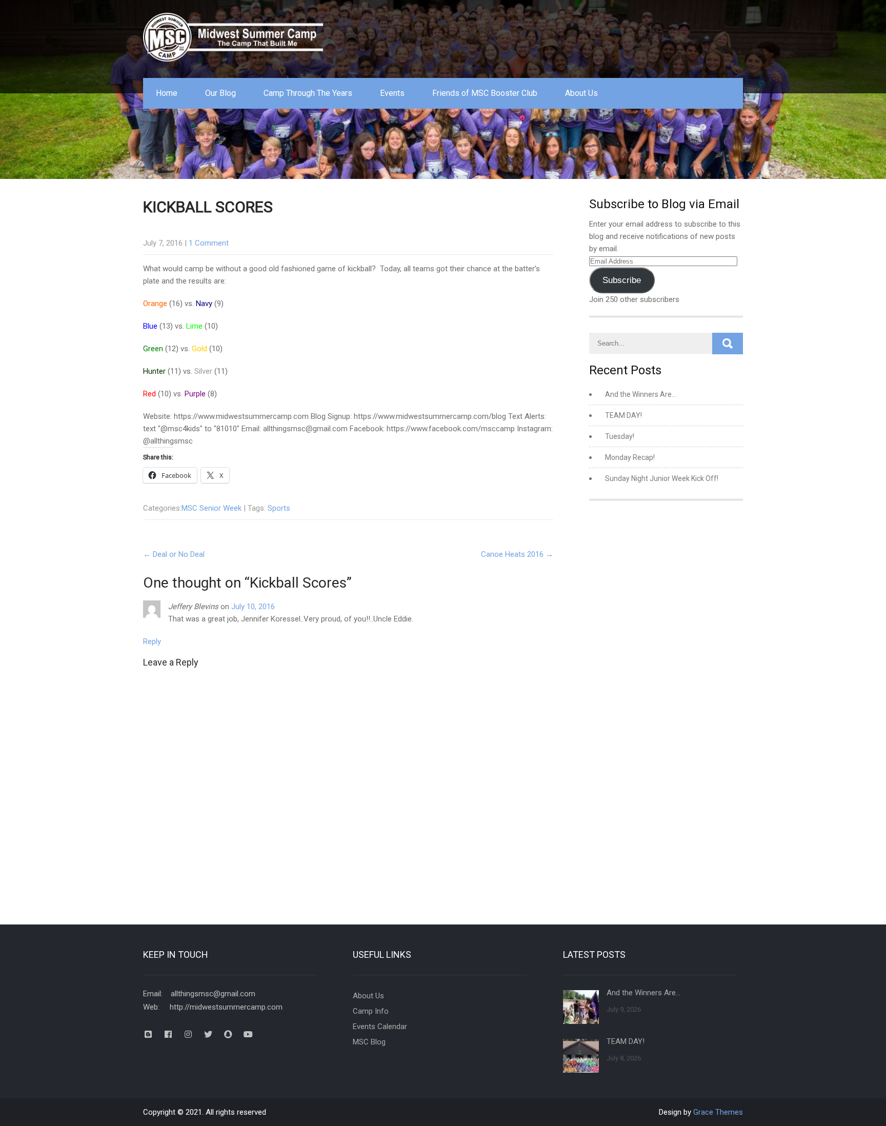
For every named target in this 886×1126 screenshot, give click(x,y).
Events (392, 93)
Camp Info (371, 1011)
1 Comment (209, 243)
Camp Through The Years (308, 93)
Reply (152, 641)
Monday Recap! (630, 457)
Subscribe (621, 280)
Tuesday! (619, 436)
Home (166, 93)
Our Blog (220, 93)
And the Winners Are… (640, 394)
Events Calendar (380, 1026)
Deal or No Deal (174, 554)
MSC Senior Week (211, 508)
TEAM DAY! (623, 415)
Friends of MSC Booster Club (484, 93)
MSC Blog (369, 1042)
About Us (581, 93)
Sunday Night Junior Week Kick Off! (661, 478)
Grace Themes (718, 1112)
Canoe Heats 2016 (517, 554)
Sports (279, 508)
